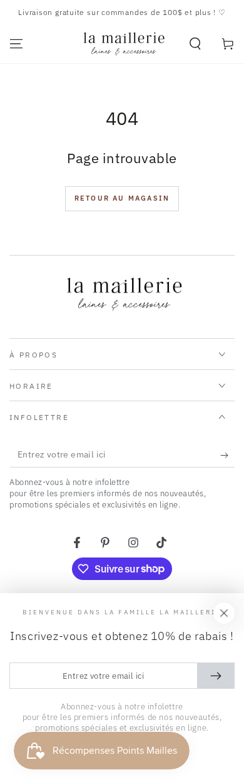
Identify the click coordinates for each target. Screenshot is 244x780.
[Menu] (16, 43)
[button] (195, 43)
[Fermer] (224, 613)
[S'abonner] (227, 455)
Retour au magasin (122, 198)
